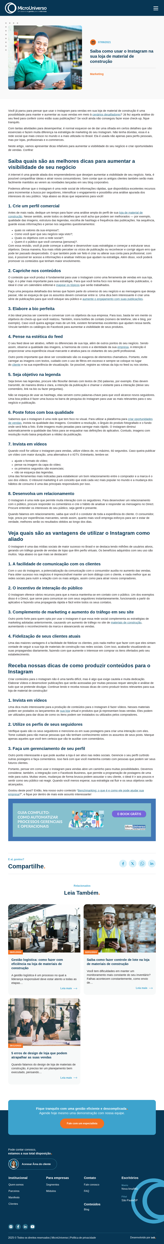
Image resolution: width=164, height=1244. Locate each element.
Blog (86, 1209)
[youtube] (32, 1226)
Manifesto (14, 1197)
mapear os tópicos (68, 285)
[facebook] (18, 1226)
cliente (16, 364)
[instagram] (11, 1226)
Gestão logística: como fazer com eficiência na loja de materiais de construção (37, 964)
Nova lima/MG (130, 1188)
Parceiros (13, 1191)
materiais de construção (126, 622)
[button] (123, 864)
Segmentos (52, 1184)
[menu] (156, 8)
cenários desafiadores (106, 114)
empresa (123, 347)
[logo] (26, 8)
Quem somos (16, 1184)
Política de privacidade (83, 1237)
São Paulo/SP (130, 1200)
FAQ (86, 1191)
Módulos (51, 1191)
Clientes (13, 1203)
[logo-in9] (153, 1237)
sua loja (65, 710)
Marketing (97, 74)
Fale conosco (91, 1184)
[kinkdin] (25, 1226)
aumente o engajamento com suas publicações (112, 299)
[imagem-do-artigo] (44, 928)
